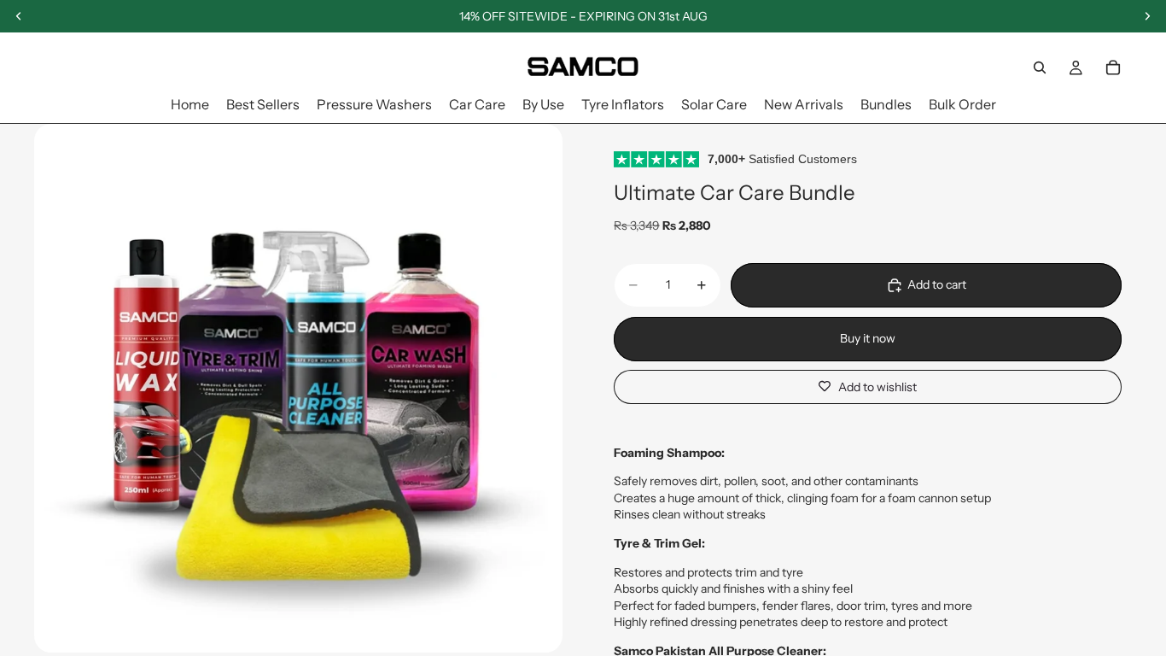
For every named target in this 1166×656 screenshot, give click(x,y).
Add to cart (936, 284)
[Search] (1039, 67)
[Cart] (1113, 67)
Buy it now (867, 338)
